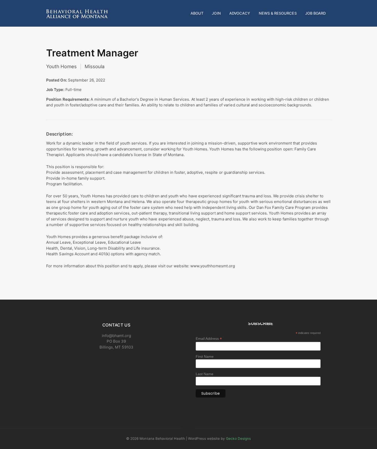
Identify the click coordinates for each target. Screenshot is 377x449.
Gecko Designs (238, 438)
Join (216, 13)
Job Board (315, 13)
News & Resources (278, 13)
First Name (205, 356)
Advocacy (239, 13)
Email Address (209, 338)
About (197, 13)
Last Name (205, 374)
